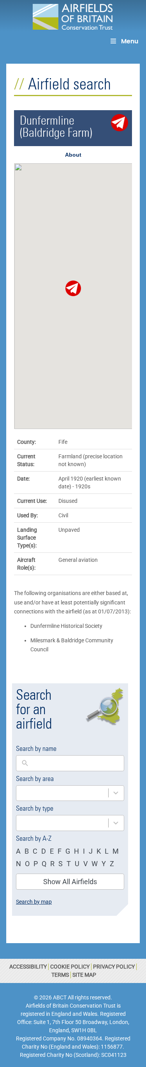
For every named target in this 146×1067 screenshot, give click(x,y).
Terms (60, 975)
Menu (129, 41)
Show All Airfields (70, 882)
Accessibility (28, 966)
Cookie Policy (70, 966)
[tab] (73, 154)
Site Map (84, 975)
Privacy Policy (114, 966)
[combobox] (62, 793)
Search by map (34, 902)
